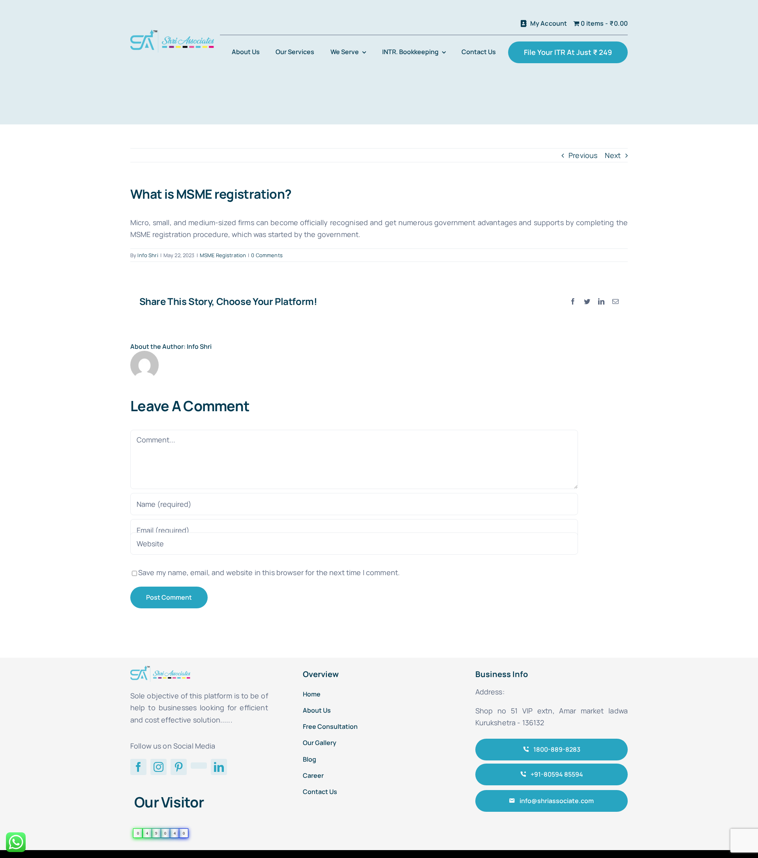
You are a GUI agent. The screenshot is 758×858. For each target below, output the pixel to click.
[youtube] (199, 765)
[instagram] (158, 767)
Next (613, 155)
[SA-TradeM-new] (172, 33)
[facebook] (138, 767)
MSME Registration (223, 255)
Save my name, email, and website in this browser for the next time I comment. (269, 572)
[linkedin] (219, 767)
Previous (582, 155)
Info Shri (147, 255)
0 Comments (266, 255)
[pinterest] (179, 767)
